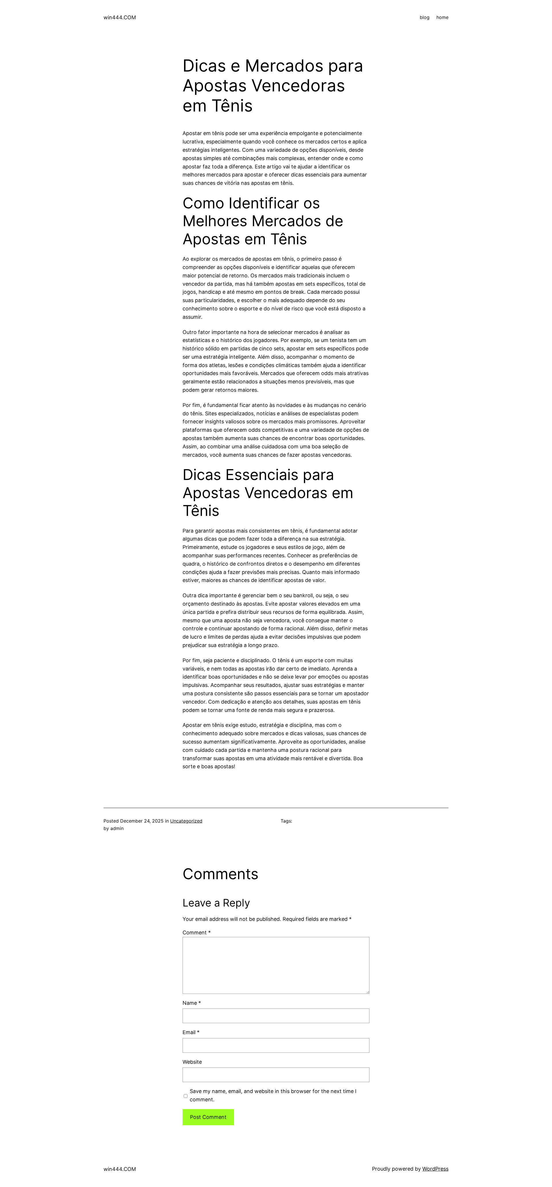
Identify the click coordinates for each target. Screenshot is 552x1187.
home (442, 17)
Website (192, 1062)
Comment (197, 932)
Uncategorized (186, 821)
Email (191, 1032)
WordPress (435, 1169)
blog (425, 17)
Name (192, 1003)
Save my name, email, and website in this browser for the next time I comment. (273, 1095)
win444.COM (119, 17)
